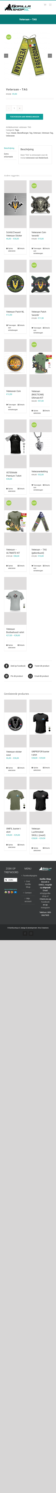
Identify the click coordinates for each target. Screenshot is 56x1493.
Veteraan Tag (47, 133)
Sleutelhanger (22, 133)
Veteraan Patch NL (15, 311)
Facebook (45, 902)
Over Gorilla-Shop (28, 884)
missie (13, 133)
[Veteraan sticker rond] (15, 723)
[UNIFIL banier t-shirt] (15, 800)
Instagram (45, 908)
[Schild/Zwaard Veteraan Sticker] (15, 204)
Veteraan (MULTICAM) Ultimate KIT (38, 394)
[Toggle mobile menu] (50, 4)
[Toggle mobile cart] (45, 4)
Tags (17, 130)
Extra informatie (8, 155)
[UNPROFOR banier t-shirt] (40, 723)
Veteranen (10, 136)
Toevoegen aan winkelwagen (24, 117)
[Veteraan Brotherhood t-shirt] (15, 601)
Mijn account (28, 899)
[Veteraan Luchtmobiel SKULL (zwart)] (40, 800)
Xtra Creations (43, 928)
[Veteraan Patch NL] (15, 283)
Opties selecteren (11, 250)
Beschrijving (9, 148)
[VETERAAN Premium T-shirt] (15, 444)
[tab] (10, 148)
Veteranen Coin (13, 391)
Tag (30, 133)
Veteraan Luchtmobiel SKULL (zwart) (38, 832)
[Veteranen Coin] (15, 363)
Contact (28, 893)
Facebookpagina (28, 876)
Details (21, 248)
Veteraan (37, 133)
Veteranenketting (40, 471)
